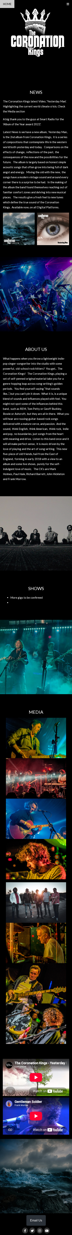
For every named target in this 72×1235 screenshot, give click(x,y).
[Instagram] (40, 1231)
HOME (7, 4)
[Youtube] (47, 1231)
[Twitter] (32, 1231)
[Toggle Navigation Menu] (68, 4)
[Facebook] (25, 1231)
